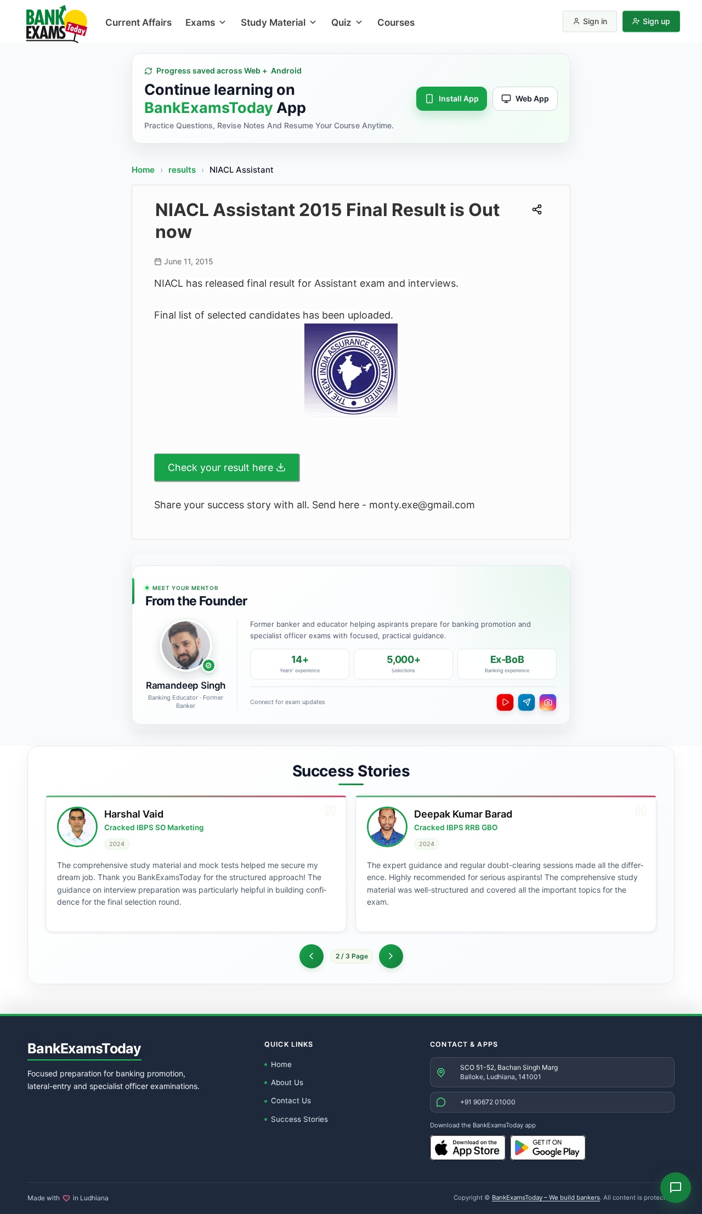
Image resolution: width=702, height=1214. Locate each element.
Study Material (273, 22)
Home (143, 169)
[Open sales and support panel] (675, 1187)
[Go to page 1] (311, 956)
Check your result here (220, 467)
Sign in (595, 21)
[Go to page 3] (391, 956)
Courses (396, 22)
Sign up (656, 21)
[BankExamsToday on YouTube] (505, 702)
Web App (532, 98)
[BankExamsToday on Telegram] (526, 702)
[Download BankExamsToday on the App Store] (468, 1147)
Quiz (341, 22)
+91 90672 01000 (488, 1102)
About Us (287, 1082)
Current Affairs (138, 22)
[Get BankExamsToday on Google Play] (548, 1147)
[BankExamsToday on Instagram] (548, 702)
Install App (459, 98)
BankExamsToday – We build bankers (546, 1197)
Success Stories (299, 1119)
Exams (200, 22)
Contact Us (291, 1100)
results (183, 169)
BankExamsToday (84, 1048)
